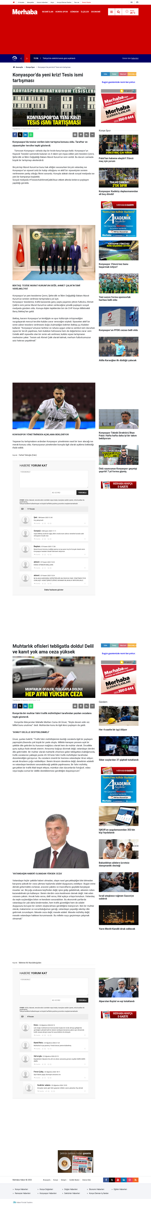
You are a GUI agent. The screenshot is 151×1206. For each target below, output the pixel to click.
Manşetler (30, 2)
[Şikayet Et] (85, 523)
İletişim (63, 1180)
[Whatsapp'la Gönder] (30, 134)
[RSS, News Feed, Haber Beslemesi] (135, 1180)
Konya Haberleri (21, 1189)
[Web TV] (131, 2)
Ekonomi (95, 11)
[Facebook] (15, 134)
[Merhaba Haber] (25, 11)
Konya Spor (62, 11)
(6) (48, 1091)
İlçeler (85, 11)
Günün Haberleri (42, 2)
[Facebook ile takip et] (106, 1180)
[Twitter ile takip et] (112, 1180)
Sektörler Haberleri (72, 1193)
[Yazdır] (75, 134)
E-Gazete (21, 2)
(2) (45, 554)
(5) (45, 1049)
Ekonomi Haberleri (96, 1189)
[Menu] (111, 12)
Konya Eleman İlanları (64, 2)
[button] (80, 134)
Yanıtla (38, 523)
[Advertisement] (75, 36)
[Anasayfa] (14, 2)
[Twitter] (20, 134)
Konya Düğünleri (46, 1189)
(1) (45, 568)
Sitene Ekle (86, 1180)
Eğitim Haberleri (120, 1189)
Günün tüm (130, 58)
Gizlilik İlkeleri (74, 1180)
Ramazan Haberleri (22, 1193)
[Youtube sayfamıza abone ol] (118, 1180)
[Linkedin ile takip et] (124, 1180)
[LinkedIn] (25, 134)
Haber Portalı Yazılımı (24, 1202)
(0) (45, 523)
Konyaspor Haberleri (48, 1193)
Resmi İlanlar (86, 2)
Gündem (74, 11)
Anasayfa (19, 67)
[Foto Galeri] (137, 2)
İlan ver (76, 2)
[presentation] (21, 58)
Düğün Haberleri (71, 1189)
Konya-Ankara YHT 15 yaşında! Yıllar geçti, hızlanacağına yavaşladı (70, 58)
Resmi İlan (47, 11)
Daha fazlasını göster (53, 590)
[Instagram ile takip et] (130, 1180)
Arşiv (52, 2)
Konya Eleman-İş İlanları (99, 1193)
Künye (55, 1180)
